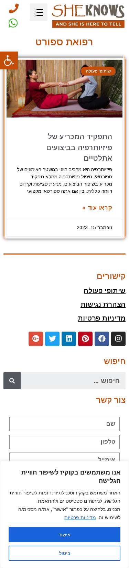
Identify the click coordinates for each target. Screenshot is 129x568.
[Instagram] (118, 339)
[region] (64, 514)
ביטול (64, 553)
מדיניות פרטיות (80, 517)
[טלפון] (14, 8)
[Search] (12, 380)
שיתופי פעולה (105, 290)
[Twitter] (52, 339)
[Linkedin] (69, 339)
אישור (65, 534)
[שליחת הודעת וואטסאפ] (13, 23)
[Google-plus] (36, 339)
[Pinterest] (85, 339)
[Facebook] (102, 339)
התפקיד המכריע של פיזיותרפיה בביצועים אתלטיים (79, 147)
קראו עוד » (97, 207)
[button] (9, 60)
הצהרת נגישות (103, 304)
